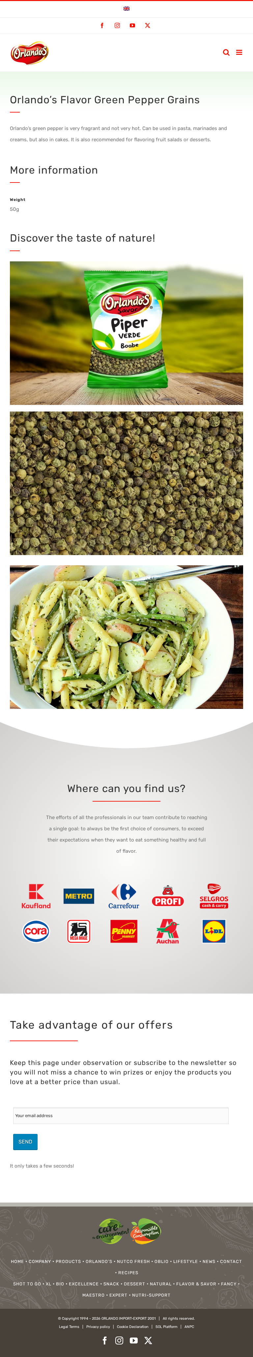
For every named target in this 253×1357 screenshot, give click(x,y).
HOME (17, 1261)
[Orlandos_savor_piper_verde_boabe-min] (126, 568)
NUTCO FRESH (133, 1261)
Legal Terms (69, 1327)
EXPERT (118, 1295)
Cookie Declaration (133, 1327)
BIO (60, 1283)
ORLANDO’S (99, 1261)
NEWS (209, 1261)
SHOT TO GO (27, 1283)
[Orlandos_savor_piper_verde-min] (126, 264)
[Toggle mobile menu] (239, 52)
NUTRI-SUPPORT (151, 1295)
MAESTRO (93, 1295)
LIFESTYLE (185, 1261)
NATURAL (161, 1283)
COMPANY (40, 1261)
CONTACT (231, 1261)
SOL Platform (166, 1327)
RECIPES (128, 1272)
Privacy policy (98, 1327)
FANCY (229, 1283)
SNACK (111, 1283)
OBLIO (162, 1261)
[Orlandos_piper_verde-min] (126, 414)
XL (48, 1283)
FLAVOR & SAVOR (196, 1283)
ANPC (189, 1327)
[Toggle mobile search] (226, 52)
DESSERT (134, 1283)
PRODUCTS (68, 1261)
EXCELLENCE (84, 1283)
